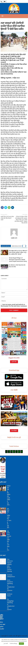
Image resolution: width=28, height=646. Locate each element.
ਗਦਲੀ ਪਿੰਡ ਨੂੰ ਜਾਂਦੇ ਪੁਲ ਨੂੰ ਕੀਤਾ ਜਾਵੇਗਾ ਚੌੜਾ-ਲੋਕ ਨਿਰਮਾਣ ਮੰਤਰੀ (7, 218)
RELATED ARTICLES (6, 246)
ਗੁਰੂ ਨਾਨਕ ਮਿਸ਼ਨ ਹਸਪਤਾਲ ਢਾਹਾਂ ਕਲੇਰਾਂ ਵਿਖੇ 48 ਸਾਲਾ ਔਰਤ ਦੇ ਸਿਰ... (9, 540)
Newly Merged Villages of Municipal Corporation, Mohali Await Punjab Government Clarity (18, 259)
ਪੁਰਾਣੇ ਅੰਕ (14, 362)
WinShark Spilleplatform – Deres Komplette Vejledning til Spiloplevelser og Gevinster (11, 582)
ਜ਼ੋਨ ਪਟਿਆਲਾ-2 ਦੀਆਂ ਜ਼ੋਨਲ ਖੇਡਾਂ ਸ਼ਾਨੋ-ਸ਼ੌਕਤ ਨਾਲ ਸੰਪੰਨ (17, 266)
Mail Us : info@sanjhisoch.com (4, 1)
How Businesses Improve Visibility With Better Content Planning (10, 565)
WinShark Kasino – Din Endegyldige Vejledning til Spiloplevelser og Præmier (11, 602)
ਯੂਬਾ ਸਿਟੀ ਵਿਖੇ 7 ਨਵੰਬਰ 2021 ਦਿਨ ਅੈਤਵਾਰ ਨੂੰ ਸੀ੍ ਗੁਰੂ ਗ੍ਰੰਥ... (9, 518)
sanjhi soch (14, 238)
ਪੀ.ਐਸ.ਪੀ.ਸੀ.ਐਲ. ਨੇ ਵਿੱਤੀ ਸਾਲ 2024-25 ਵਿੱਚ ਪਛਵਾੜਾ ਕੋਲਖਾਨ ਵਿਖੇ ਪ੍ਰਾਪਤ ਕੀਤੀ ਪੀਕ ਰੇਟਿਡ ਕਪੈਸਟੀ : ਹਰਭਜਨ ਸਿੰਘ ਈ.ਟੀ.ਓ (21, 220)
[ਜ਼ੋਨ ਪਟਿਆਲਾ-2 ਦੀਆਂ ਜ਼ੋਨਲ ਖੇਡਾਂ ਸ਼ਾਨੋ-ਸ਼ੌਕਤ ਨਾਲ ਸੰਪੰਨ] (4, 266)
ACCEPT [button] (21, 643)
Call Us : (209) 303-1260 (1, 1)
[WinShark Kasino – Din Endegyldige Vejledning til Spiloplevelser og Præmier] (3, 596)
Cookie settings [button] (13, 643)
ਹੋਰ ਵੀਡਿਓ (14, 431)
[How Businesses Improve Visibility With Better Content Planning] (3, 561)
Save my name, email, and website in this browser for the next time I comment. (14, 305)
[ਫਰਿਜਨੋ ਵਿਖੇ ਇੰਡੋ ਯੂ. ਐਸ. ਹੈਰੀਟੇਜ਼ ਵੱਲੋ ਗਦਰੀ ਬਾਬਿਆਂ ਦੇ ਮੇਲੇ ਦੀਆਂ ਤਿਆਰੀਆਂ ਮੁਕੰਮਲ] (3, 488)
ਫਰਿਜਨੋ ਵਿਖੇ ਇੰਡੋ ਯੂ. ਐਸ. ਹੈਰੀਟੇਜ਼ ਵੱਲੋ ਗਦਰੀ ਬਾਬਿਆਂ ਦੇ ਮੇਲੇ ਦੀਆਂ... (8, 495)
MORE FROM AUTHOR (16, 246)
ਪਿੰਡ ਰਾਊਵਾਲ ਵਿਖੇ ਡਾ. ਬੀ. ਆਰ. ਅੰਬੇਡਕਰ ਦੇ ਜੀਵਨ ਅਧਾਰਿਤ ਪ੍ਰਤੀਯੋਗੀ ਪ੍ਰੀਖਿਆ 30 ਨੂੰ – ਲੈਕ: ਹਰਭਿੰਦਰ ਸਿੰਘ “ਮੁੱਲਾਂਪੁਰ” (18, 252)
